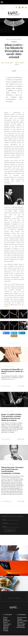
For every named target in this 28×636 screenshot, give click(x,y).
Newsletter (20, 622)
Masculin (5, 627)
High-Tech (6, 625)
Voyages (5, 630)
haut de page (14, 598)
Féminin (5, 622)
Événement (6, 620)
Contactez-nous (22, 617)
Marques (19, 619)
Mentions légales (22, 620)
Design (5, 619)
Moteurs (5, 629)
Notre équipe (21, 624)
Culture (5, 617)
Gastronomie (7, 624)
